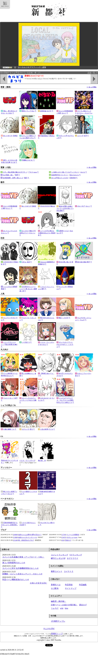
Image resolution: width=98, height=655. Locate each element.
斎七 (76, 375)
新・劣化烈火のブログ (26, 540)
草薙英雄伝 (44, 136)
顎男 (16, 175)
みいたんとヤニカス (10, 231)
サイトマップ (70, 588)
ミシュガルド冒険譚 (10, 287)
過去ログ (83, 605)
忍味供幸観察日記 (9, 523)
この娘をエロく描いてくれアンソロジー (65, 172)
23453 (64, 537)
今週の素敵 (7, 429)
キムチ (82, 320)
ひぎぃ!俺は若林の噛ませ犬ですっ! (15, 172)
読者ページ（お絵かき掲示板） (64, 605)
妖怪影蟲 (43, 111)
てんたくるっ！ (8, 398)
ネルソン (4, 233)
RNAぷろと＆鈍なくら (64, 402)
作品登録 (69, 585)
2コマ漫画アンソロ (28, 491)
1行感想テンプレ (58, 621)
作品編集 (83, 585)
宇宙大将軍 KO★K (10, 344)
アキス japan (32, 172)
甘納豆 (15, 136)
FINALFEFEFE (45, 206)
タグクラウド (72, 558)
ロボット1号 (63, 136)
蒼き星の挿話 (82, 262)
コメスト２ (68, 571)
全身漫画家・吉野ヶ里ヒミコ (13, 178)
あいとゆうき (8, 136)
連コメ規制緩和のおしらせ (13, 563)
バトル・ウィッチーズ (27, 460)
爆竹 (43, 289)
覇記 (60, 318)
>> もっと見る (91, 87)
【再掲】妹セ (45, 373)
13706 (64, 534)
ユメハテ (80, 136)
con (58, 289)
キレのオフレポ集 (46, 523)
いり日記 (25, 342)
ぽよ (33, 111)
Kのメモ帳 (32, 400)
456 (63, 540)
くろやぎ (65, 318)
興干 (88, 262)
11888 (15, 537)
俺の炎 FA (42, 460)
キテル (31, 138)
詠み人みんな (74, 175)
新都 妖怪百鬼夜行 (46, 491)
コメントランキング (59, 555)
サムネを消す (49, 629)
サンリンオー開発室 (66, 287)
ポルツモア (81, 206)
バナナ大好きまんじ (29, 523)
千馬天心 (51, 136)
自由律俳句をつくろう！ (59, 175)
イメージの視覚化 (73, 534)
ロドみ (13, 162)
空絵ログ (68, 540)
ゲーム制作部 (8, 373)
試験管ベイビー (64, 231)
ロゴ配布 (55, 588)
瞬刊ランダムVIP (58, 558)
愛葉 (2, 289)
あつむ (30, 160)
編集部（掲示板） (58, 601)
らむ (39, 320)
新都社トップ (57, 634)
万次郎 (21, 525)
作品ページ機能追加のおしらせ (15, 579)
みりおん (43, 344)
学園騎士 (25, 160)
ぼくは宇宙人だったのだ (59, 178)
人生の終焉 (44, 429)
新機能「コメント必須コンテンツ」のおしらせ (22, 574)
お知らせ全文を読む (38, 583)
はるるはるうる (45, 398)
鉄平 (16, 398)
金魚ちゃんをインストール (27, 537)
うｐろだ (55, 608)
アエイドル (26, 318)
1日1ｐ (24, 262)
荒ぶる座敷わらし (28, 373)
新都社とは (55, 585)
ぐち (12, 429)
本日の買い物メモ (65, 262)
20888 (15, 534)
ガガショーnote (72, 537)
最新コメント (56, 571)
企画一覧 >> (92, 73)
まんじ (64, 113)
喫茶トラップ (26, 111)
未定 (28, 262)
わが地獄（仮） (8, 175)
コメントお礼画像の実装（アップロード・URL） (23, 557)
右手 (85, 136)
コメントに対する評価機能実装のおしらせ (20, 568)
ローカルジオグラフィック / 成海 (32, 67)
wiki (61, 608)
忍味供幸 (73, 178)
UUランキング (76, 555)
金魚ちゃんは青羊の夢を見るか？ (30, 534)
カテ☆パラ (26, 429)
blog (66, 608)
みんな (82, 172)
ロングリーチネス (9, 318)
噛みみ (52, 206)
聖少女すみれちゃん (47, 318)
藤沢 (25, 178)
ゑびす (49, 111)
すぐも (50, 429)
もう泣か (9, 113)
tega (59, 375)
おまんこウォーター (84, 373)
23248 (15, 540)
